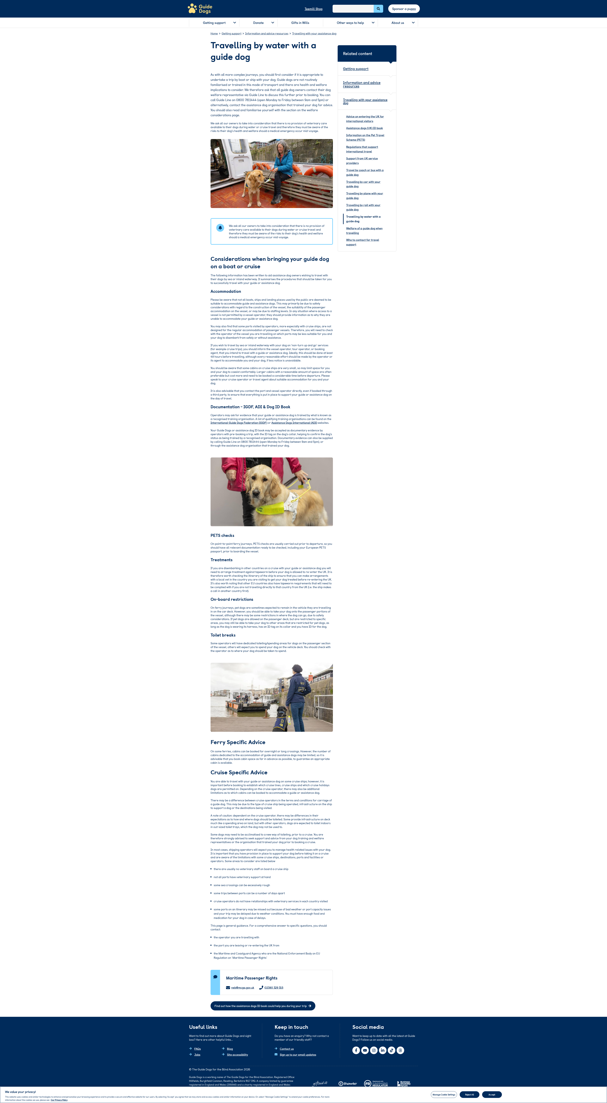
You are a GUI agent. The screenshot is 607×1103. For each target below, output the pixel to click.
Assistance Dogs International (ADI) (294, 422)
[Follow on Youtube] (365, 1050)
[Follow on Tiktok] (391, 1050)
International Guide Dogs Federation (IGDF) (239, 422)
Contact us (287, 1049)
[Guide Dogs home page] (200, 9)
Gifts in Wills (300, 22)
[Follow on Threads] (400, 1050)
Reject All (469, 1094)
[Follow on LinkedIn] (382, 1050)
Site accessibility (237, 1054)
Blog (230, 1049)
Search (378, 9)
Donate (258, 22)
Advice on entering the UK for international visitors (365, 118)
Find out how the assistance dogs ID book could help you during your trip (261, 1006)
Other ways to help (350, 22)
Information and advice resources (361, 84)
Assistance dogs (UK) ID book (364, 128)
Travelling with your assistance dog (365, 101)
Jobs (197, 1054)
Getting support (214, 22)
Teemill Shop (313, 8)
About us (398, 22)
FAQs (197, 1049)
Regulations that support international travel (362, 149)
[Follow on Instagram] (374, 1050)
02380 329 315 (273, 988)
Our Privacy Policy (59, 1099)
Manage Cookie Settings (444, 1094)
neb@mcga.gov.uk (242, 988)
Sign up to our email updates (298, 1054)
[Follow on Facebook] (356, 1050)
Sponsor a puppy (404, 8)
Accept (492, 1094)
